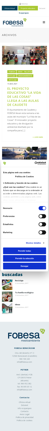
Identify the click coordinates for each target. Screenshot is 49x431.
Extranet (24, 405)
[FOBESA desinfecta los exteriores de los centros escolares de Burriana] (24, 156)
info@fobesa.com (24, 362)
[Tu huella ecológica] (7, 297)
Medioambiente (25, 75)
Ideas (17, 305)
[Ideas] (7, 309)
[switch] (42, 216)
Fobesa (12, 71)
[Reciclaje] (7, 285)
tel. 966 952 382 (24, 383)
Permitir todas (24, 251)
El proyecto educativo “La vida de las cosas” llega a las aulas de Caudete (24, 96)
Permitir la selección (24, 258)
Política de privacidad (24, 417)
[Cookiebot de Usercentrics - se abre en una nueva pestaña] (35, 163)
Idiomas (25, 4)
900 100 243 (24, 359)
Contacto (24, 411)
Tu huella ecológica (24, 293)
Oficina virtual (24, 402)
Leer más (38, 137)
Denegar (24, 266)
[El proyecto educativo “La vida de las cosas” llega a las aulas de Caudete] (24, 55)
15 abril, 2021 (12, 84)
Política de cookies (24, 420)
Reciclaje (13, 80)
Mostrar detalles (33, 243)
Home (19, 40)
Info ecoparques (24, 408)
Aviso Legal (24, 414)
